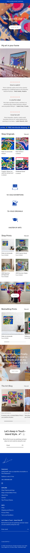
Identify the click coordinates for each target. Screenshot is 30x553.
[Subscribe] (22, 445)
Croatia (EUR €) (5, 541)
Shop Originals (7, 134)
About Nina (4, 495)
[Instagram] (2, 483)
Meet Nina (15, 371)
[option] (15, 62)
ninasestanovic (9, 545)
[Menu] (2, 9)
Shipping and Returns (7, 510)
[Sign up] (28, 529)
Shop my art (15, 27)
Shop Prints (6, 235)
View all (26, 134)
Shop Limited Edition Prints (8, 492)
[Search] (24, 9)
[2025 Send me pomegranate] (7, 265)
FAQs (2, 507)
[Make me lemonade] (7, 143)
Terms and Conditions (7, 515)
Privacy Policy (5, 512)
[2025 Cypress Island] (22, 245)
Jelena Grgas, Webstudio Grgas (18, 547)
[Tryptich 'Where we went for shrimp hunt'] (7, 163)
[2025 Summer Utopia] (22, 265)
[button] (7, 75)
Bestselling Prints (9, 309)
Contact (3, 497)
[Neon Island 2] (22, 143)
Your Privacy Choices (7, 500)
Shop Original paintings (7, 490)
